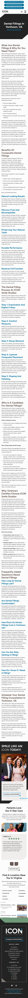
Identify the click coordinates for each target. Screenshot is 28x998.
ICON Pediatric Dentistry (14, 953)
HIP (22, 993)
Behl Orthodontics (14, 949)
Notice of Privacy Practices (14, 991)
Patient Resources (14, 957)
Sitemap (10, 990)
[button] (25, 12)
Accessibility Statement (14, 992)
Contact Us (14, 959)
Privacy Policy (16, 990)
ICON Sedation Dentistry (14, 955)
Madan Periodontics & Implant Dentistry (14, 951)
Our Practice (14, 947)
